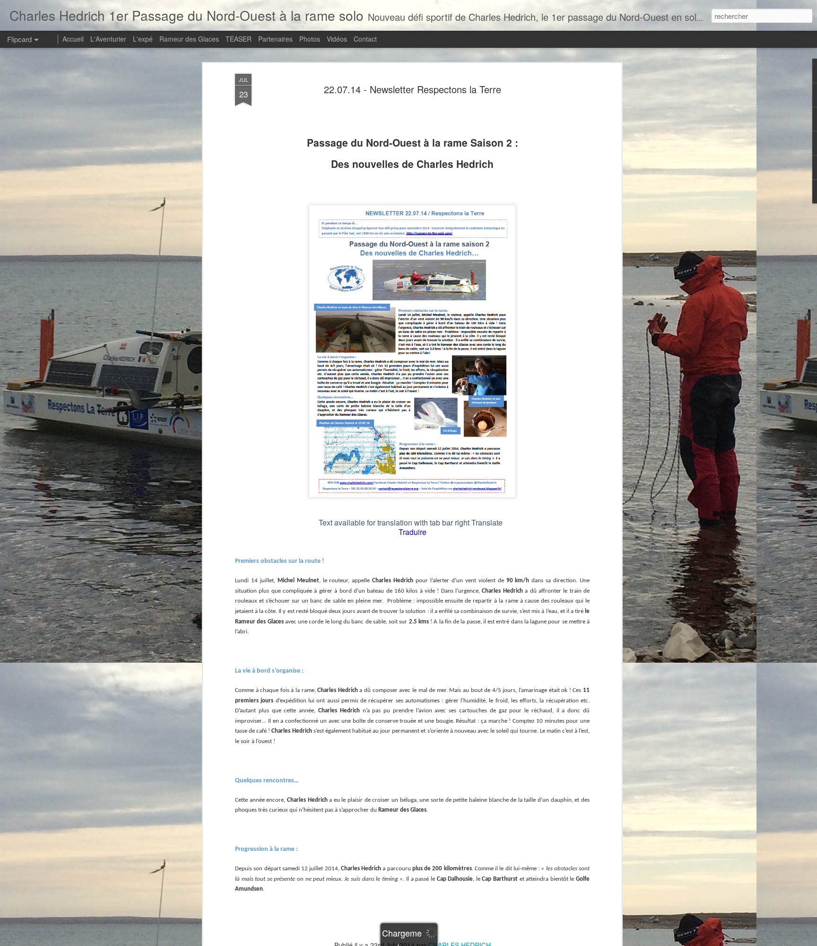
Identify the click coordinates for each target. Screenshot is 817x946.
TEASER (239, 39)
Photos (309, 39)
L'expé (143, 39)
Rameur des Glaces (189, 39)
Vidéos (337, 39)
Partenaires (275, 39)
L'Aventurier (108, 39)
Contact (365, 39)
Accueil (73, 39)
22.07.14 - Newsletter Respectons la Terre (412, 89)
